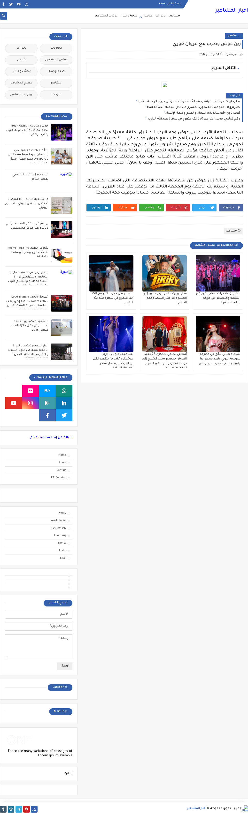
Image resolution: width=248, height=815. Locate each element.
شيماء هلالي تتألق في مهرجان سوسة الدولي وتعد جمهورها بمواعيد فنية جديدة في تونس (219, 359)
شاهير (21, 59)
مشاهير (174, 16)
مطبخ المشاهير (21, 83)
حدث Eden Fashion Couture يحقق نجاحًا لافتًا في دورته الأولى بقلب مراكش (27, 130)
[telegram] (19, 809)
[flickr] (30, 391)
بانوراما (160, 16)
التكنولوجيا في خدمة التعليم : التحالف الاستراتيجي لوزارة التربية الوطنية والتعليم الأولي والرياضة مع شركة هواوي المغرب (28, 281)
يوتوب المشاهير (105, 16)
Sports (62, 543)
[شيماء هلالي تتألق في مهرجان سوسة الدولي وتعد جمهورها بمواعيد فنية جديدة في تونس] (218, 334)
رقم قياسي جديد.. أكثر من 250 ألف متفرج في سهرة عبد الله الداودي (193, 119)
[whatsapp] (64, 391)
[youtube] (19, 4)
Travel (62, 558)
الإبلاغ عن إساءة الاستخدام (51, 437)
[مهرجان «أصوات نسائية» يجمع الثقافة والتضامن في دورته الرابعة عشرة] (218, 273)
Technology (58, 528)
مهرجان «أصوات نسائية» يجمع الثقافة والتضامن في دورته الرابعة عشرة (189, 101)
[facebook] (3, 4)
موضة (148, 16)
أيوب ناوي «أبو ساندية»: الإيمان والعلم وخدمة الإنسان (202, 113)
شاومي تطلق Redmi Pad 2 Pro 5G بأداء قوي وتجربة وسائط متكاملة (28, 253)
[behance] (47, 391)
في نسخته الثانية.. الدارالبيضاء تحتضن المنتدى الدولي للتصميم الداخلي (26, 204)
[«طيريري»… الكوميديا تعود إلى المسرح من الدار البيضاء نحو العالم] (164, 273)
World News (58, 520)
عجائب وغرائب (21, 71)
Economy (60, 535)
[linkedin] (64, 403)
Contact (61, 470)
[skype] (13, 391)
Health (62, 550)
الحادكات (56, 48)
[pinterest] (26, 809)
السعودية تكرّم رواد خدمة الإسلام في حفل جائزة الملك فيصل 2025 (29, 326)
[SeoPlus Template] (244, 808)
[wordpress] (11, 809)
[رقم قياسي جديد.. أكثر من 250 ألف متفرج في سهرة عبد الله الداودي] (111, 273)
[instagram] (26, 4)
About (62, 462)
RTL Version (58, 477)
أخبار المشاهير (232, 11)
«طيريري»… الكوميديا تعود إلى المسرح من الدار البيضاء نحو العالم (193, 107)
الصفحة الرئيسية (170, 3)
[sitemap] (34, 809)
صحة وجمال (129, 16)
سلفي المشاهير (56, 59)
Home (62, 455)
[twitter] (11, 4)
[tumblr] (3, 809)
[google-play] (47, 403)
